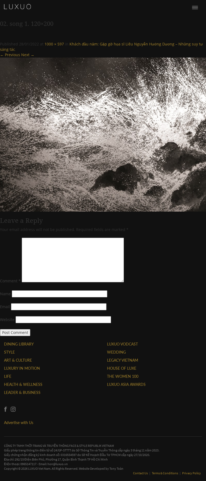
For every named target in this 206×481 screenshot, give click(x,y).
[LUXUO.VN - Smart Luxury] (17, 6)
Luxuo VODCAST (122, 344)
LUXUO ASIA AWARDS (126, 384)
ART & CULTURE (18, 360)
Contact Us (140, 473)
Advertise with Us (18, 422)
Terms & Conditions (165, 473)
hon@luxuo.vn (57, 464)
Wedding (116, 352)
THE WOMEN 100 (122, 376)
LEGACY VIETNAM (122, 360)
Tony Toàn (116, 468)
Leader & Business (22, 392)
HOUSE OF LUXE (121, 368)
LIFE (7, 376)
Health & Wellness (23, 384)
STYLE (9, 352)
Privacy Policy (191, 473)
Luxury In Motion (22, 368)
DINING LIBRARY (19, 344)
